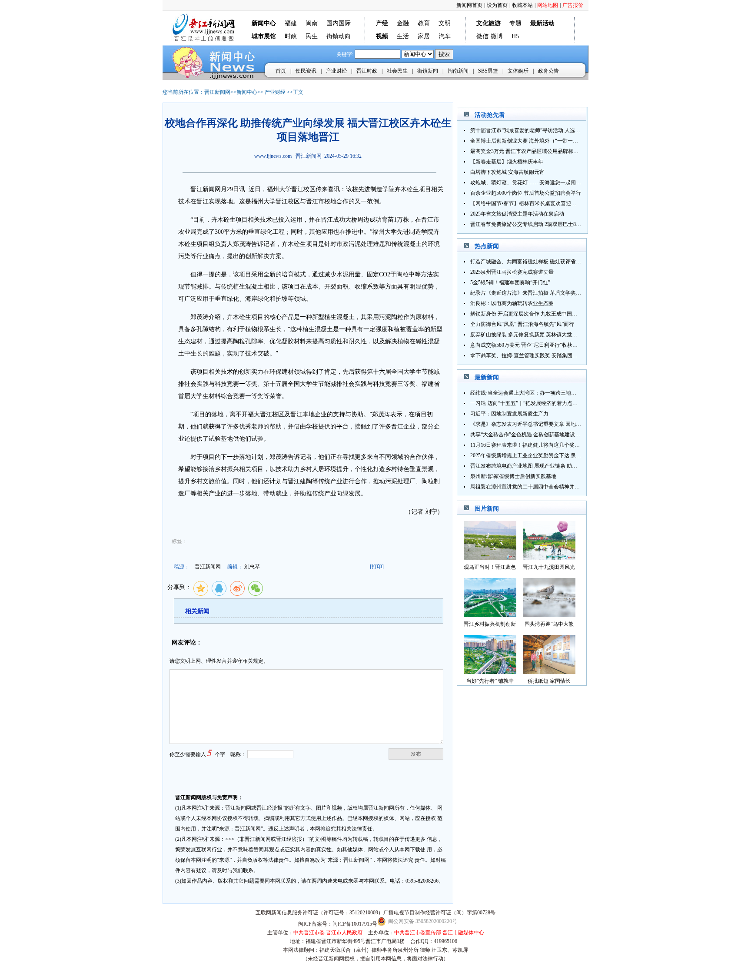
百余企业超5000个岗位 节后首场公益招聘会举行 (525, 193)
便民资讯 (306, 71)
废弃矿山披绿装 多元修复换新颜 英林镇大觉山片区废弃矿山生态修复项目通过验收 (565, 335)
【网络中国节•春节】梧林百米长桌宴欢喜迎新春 (526, 203)
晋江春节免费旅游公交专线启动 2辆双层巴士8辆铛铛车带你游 (541, 224)
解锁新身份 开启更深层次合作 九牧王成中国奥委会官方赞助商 (542, 314)
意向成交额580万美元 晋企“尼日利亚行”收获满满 (526, 345)
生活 (403, 36)
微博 (497, 36)
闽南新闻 (458, 71)
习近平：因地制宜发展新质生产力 (509, 414)
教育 (424, 23)
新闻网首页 (469, 5)
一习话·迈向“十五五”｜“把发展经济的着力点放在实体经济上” (540, 403)
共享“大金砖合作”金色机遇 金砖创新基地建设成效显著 (533, 435)
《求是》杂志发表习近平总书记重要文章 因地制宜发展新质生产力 (546, 424)
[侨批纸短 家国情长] (549, 671)
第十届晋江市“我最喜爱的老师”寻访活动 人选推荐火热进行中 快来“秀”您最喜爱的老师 (569, 130)
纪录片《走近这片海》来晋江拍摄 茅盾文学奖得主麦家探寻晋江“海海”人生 (556, 293)
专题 (515, 23)
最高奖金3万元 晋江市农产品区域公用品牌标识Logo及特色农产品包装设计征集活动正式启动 (576, 151)
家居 (424, 36)
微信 (482, 36)
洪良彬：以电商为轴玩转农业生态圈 (512, 303)
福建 (291, 23)
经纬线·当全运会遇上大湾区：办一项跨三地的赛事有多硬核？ (541, 393)
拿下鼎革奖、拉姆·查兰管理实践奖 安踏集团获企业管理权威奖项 (544, 355)
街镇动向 (338, 36)
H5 (515, 36)
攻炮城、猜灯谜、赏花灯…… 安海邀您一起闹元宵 (528, 182)
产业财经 (336, 71)
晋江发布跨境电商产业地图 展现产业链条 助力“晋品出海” (536, 466)
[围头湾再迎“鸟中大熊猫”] (549, 614)
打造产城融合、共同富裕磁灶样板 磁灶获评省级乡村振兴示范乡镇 (546, 262)
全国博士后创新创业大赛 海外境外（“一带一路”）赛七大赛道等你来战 (551, 141)
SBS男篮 (488, 71)
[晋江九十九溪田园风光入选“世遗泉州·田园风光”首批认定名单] (549, 557)
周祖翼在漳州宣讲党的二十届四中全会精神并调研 (527, 487)
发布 (416, 754)
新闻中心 (246, 92)
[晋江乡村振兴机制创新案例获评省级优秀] (490, 614)
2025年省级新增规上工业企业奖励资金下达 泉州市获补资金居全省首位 (551, 455)
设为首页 (497, 5)
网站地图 (547, 5)
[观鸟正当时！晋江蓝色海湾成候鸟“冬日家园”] (490, 557)
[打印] (377, 567)
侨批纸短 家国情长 (549, 681)
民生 (312, 36)
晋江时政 (366, 71)
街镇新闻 (427, 71)
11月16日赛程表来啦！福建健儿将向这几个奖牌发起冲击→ (538, 445)
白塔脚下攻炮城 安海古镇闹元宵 (507, 172)
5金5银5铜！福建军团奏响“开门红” (510, 282)
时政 (291, 36)
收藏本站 (522, 5)
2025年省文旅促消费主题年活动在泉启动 (517, 214)
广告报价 (572, 5)
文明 (445, 23)
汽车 (445, 36)
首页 (281, 71)
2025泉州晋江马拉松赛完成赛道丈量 (512, 272)
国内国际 (338, 23)
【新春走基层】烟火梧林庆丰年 (506, 162)
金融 (403, 23)
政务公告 (548, 71)
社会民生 (397, 71)
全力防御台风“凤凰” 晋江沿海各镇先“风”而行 (522, 324)
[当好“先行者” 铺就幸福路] (490, 671)
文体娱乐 (518, 71)
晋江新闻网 (217, 92)
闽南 (312, 23)
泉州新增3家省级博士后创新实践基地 (513, 476)
